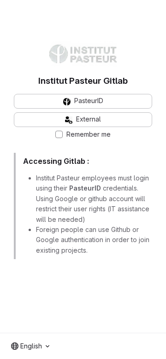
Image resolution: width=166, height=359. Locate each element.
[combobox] (30, 346)
